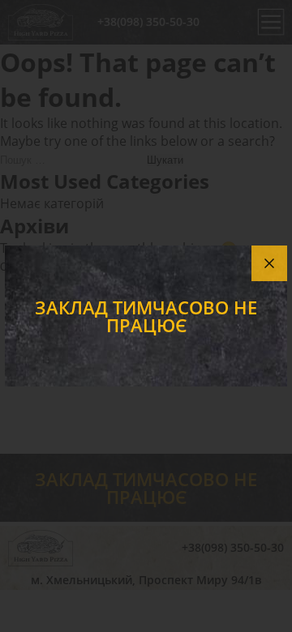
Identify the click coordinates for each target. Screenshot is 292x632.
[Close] (269, 263)
